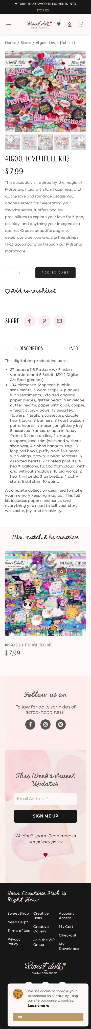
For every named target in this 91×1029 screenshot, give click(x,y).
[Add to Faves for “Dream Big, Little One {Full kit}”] (52, 593)
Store (26, 42)
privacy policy (49, 841)
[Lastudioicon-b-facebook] (30, 724)
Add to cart (55, 273)
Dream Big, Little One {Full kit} (29, 645)
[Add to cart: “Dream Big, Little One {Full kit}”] (39, 593)
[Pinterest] (61, 724)
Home (10, 42)
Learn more (38, 1005)
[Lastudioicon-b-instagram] (45, 724)
